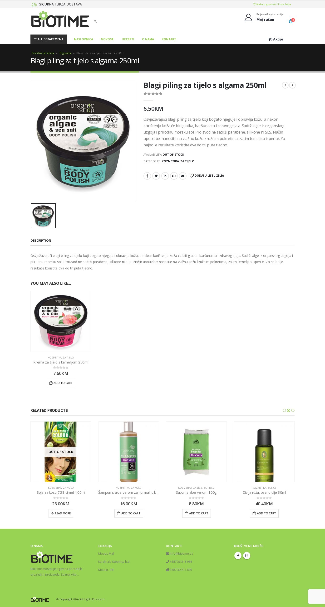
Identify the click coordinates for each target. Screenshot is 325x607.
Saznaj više (69, 574)
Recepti (128, 39)
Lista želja (284, 4)
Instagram (246, 555)
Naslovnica (83, 39)
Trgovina (65, 53)
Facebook (147, 176)
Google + (174, 176)
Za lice (197, 487)
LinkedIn (165, 176)
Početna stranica (43, 53)
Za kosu (68, 487)
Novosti (107, 39)
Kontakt (169, 39)
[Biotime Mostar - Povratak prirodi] (60, 21)
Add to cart (63, 383)
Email (183, 176)
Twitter (156, 176)
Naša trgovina (265, 4)
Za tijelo (187, 161)
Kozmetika (170, 161)
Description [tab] (40, 240)
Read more (63, 513)
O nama (148, 39)
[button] (284, 410)
